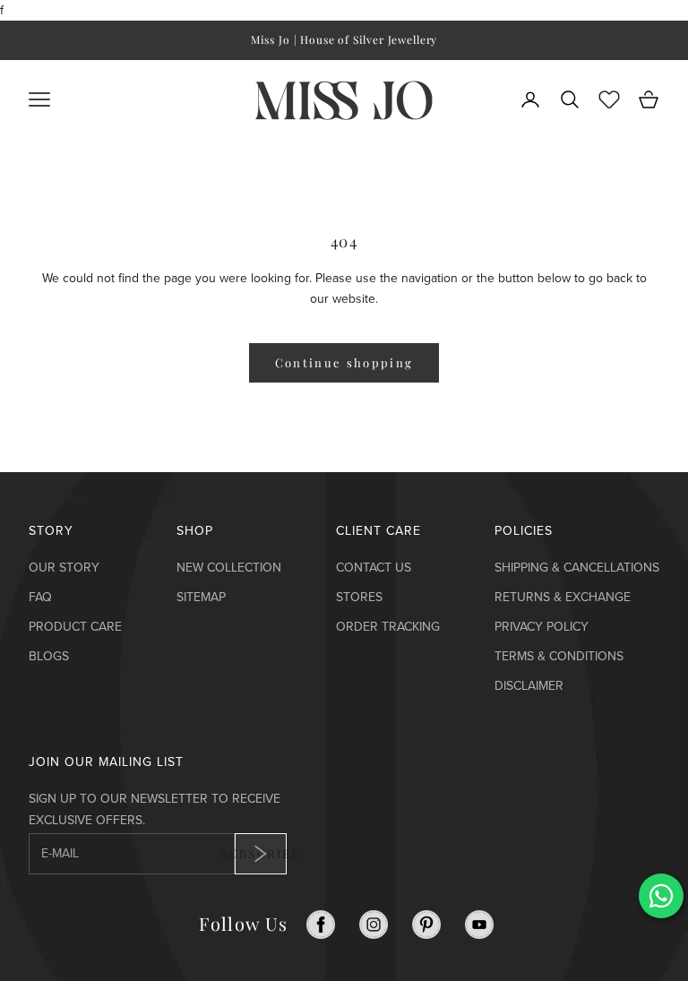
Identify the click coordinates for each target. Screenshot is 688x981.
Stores (359, 597)
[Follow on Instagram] (373, 924)
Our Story (64, 567)
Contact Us (373, 567)
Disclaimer (528, 685)
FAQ (40, 597)
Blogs (49, 656)
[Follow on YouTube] (479, 924)
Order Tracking (388, 626)
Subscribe (261, 853)
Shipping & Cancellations (576, 567)
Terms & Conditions (559, 656)
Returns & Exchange (562, 597)
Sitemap (201, 597)
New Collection (228, 567)
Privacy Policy (541, 626)
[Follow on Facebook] (320, 924)
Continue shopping (344, 362)
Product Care (75, 626)
